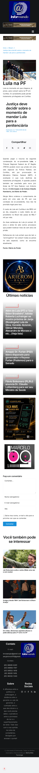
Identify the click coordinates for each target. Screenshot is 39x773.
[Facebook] (7, 148)
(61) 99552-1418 (10, 671)
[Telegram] (24, 148)
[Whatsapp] (25, 692)
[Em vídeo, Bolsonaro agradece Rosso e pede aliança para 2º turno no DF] (19, 612)
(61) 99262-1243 (10, 676)
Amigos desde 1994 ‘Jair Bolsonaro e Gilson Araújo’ (19, 601)
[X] (12, 148)
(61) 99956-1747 (10, 668)
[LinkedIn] (35, 692)
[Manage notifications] (4, 768)
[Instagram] (22, 692)
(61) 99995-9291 (10, 665)
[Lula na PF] (19, 61)
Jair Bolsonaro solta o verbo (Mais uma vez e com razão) (19, 571)
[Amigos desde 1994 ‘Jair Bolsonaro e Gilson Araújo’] (19, 581)
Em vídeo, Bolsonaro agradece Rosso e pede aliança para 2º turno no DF (17, 632)
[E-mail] (30, 148)
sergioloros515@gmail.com (10, 656)
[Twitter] (31, 692)
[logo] (19, 2)
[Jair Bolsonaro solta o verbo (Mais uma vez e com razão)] (19, 551)
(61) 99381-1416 (10, 673)
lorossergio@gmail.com (10, 654)
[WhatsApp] (18, 148)
